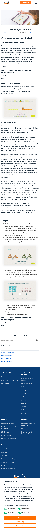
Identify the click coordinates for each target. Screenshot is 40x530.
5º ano (23, 400)
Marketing (11, 513)
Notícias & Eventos (6, 355)
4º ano (23, 397)
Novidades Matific (6, 349)
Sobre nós (4, 449)
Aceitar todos (20, 518)
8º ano (23, 410)
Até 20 (4, 78)
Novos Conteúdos (31, 33)
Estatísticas (26, 513)
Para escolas (5, 377)
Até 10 (3, 75)
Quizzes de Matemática (8, 438)
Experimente (26, 2)
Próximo (24, 335)
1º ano (23, 387)
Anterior (16, 335)
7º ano (23, 406)
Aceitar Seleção (20, 522)
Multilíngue (5, 432)
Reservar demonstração (8, 459)
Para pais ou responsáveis (9, 380)
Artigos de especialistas (7, 352)
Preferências (26, 509)
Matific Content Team (10, 33)
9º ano (23, 413)
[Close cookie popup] (37, 481)
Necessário (11, 509)
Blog (22, 429)
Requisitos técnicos (7, 423)
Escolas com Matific (6, 361)
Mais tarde (20, 526)
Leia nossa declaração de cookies (18, 505)
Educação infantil (26, 384)
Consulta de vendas (7, 462)
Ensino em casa (6, 383)
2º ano (23, 390)
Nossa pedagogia (7, 435)
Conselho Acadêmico (8, 469)
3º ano (23, 393)
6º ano (23, 403)
